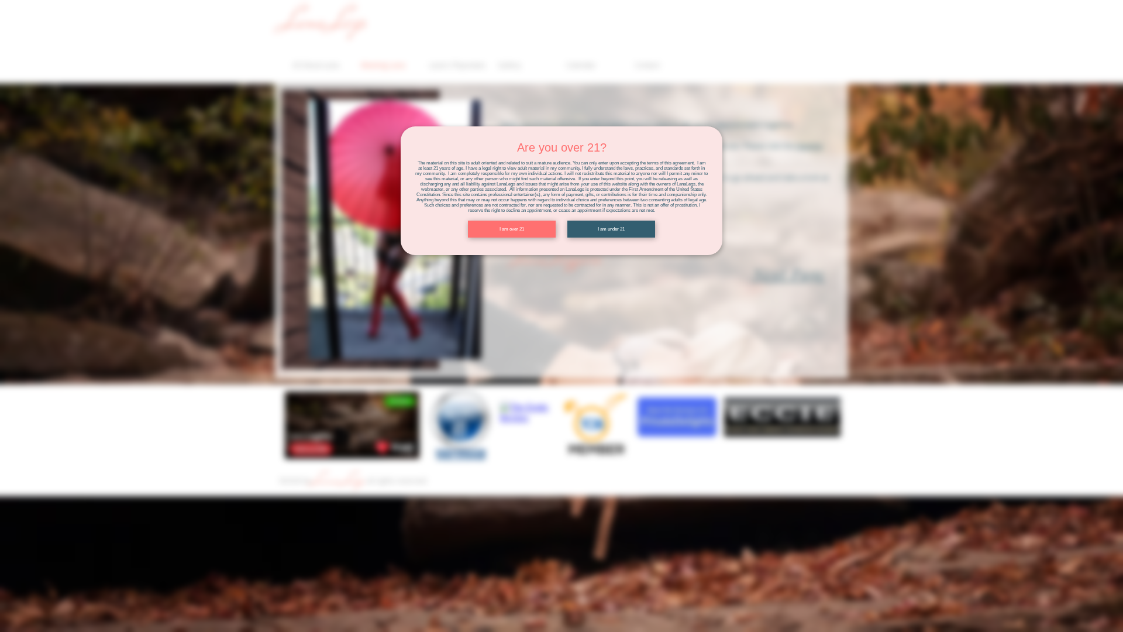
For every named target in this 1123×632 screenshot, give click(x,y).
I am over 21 (512, 229)
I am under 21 (611, 229)
